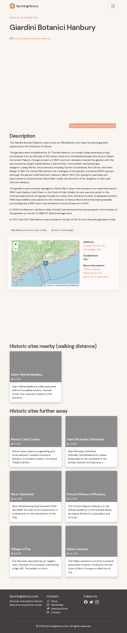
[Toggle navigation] (113, 6)
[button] (45, 263)
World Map (57, 605)
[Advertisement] (65, 315)
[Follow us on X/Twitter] (92, 602)
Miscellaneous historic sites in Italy (28, 230)
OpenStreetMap (61, 285)
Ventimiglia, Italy (29, 17)
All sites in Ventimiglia (62, 230)
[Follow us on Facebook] (86, 602)
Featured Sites (59, 608)
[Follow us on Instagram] (97, 602)
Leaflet (49, 285)
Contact (56, 612)
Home (13, 17)
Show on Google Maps (96, 276)
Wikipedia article (92, 273)
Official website (92, 269)
